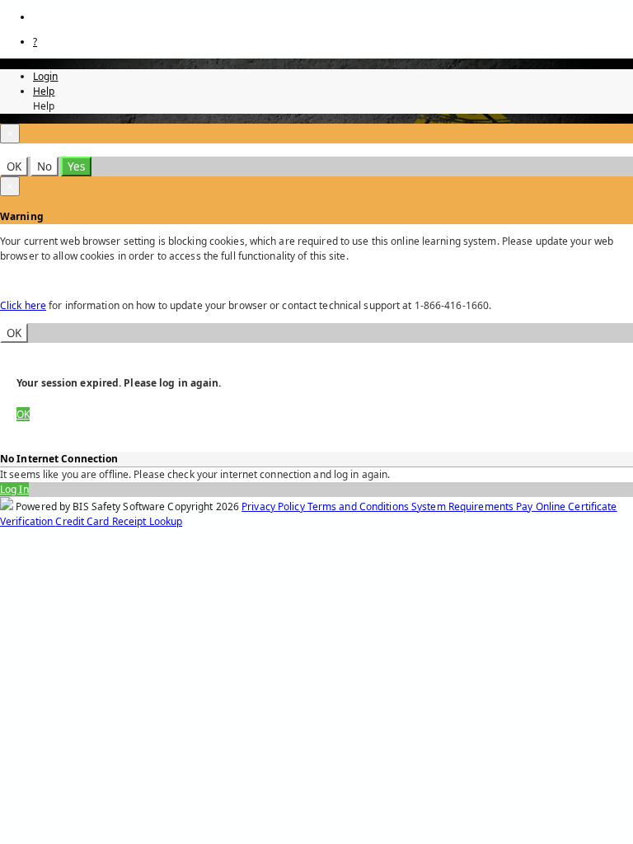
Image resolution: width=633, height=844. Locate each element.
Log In (14, 489)
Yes (76, 166)
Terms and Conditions (359, 506)
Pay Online (542, 506)
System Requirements (463, 506)
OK (14, 166)
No (44, 166)
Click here (23, 305)
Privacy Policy (274, 506)
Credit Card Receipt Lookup (118, 521)
